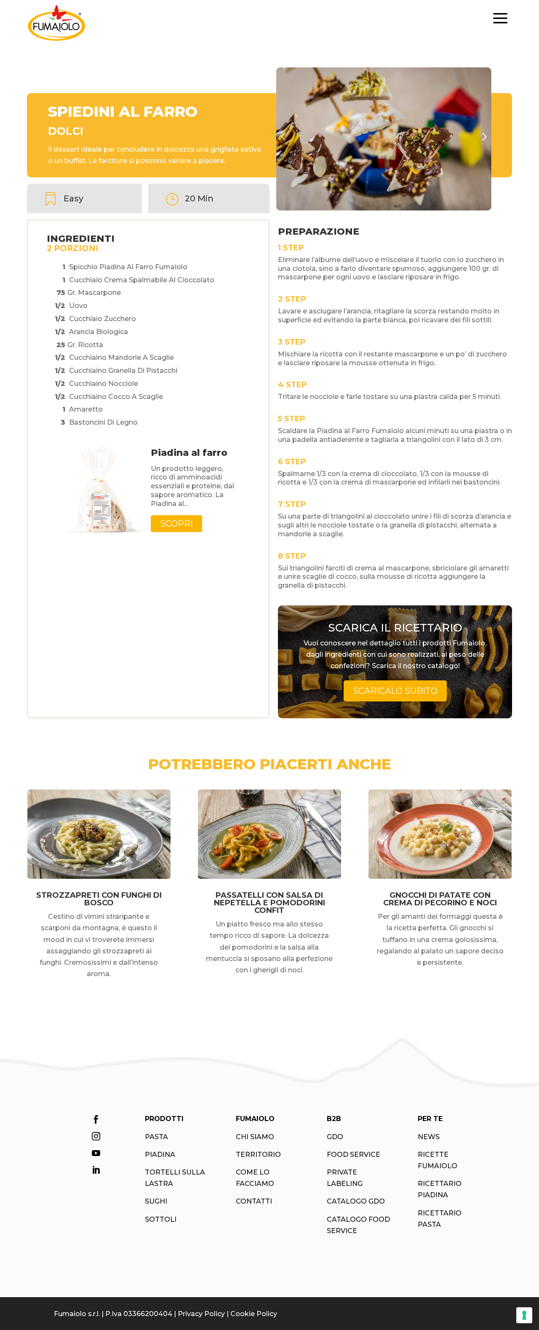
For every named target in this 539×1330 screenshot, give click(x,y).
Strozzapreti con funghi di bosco (99, 899)
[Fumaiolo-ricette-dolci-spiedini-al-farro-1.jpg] (383, 139)
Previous (287, 139)
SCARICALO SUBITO (395, 691)
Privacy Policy (201, 1314)
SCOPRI (176, 524)
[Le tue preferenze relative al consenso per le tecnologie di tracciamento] (524, 1315)
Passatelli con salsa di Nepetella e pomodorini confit (269, 903)
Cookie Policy (253, 1314)
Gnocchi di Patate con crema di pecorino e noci (440, 899)
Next (484, 139)
